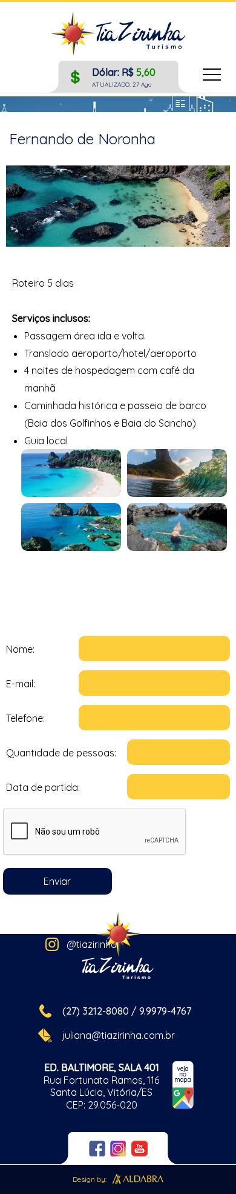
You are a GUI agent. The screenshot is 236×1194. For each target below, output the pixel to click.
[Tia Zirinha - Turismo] (118, 947)
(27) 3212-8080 (95, 1011)
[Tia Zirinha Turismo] (118, 35)
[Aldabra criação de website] (138, 1180)
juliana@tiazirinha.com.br (118, 1035)
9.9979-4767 (165, 1011)
